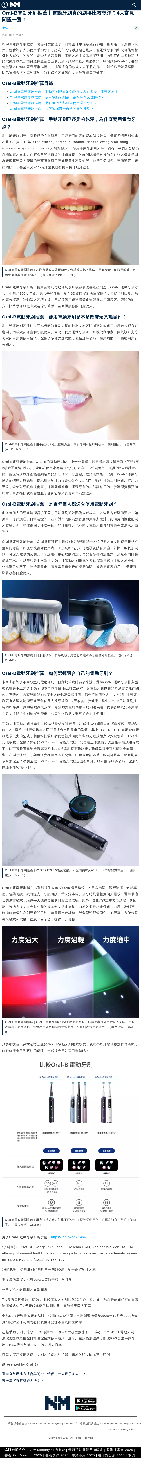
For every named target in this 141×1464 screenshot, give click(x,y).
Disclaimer (113, 1429)
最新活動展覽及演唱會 (85, 1450)
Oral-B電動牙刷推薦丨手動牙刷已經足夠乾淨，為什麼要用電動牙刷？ (64, 91)
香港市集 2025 (83, 1455)
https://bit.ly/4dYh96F (68, 1237)
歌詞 (131, 1455)
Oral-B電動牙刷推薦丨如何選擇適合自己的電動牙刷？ (52, 109)
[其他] (136, 29)
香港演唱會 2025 (119, 1450)
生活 (5, 28)
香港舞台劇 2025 (111, 1455)
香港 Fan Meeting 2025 (23, 1455)
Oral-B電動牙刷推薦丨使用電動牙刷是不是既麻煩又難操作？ (57, 97)
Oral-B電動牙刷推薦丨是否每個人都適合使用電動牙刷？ (53, 103)
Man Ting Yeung (13, 34)
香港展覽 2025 (56, 1455)
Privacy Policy (128, 1429)
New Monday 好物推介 (47, 1450)
